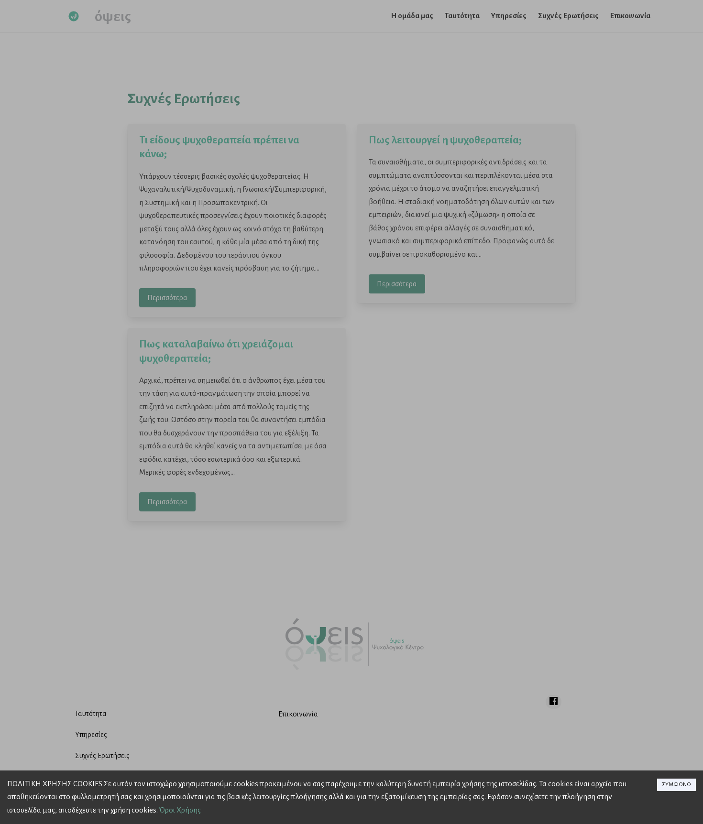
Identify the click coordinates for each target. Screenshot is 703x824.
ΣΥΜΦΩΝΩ (676, 784)
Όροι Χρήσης (180, 810)
